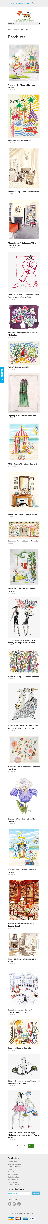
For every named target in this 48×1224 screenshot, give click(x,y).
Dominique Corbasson (15, 1164)
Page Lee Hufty (12, 1169)
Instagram (14, 1204)
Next (31, 1146)
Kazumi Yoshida (13, 1172)
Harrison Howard (13, 1179)
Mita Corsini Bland (13, 1174)
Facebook (9, 1204)
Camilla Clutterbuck (14, 1167)
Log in (13, 3)
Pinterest (19, 1204)
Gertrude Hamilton (13, 1185)
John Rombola (12, 1182)
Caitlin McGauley (13, 1161)
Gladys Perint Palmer (14, 1177)
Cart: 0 (38, 3)
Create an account (24, 3)
